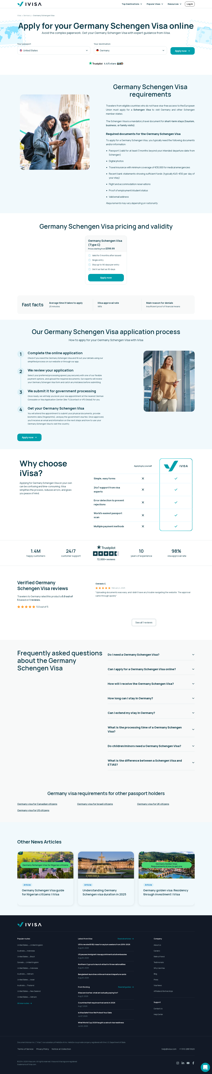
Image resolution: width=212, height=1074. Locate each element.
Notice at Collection (61, 1049)
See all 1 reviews (143, 622)
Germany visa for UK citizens (153, 804)
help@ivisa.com (169, 1049)
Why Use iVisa (159, 968)
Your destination (102, 44)
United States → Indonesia (27, 968)
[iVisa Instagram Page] (177, 1063)
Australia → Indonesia (26, 951)
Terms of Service (25, 1049)
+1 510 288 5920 (187, 1049)
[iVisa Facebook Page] (193, 1063)
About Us (157, 945)
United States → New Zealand (29, 991)
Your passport (24, 44)
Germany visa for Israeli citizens (95, 804)
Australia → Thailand (25, 985)
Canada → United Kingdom (28, 962)
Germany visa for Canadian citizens (37, 804)
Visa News (158, 985)
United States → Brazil (26, 956)
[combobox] (53, 50)
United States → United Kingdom (30, 945)
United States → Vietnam (27, 997)
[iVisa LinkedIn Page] (182, 1063)
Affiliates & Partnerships (163, 991)
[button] (132, 4)
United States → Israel (25, 979)
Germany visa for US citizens (33, 810)
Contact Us (158, 1008)
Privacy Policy (42, 1049)
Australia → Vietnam (25, 974)
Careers (157, 951)
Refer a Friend (159, 956)
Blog (155, 974)
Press (156, 979)
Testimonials (159, 962)
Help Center (158, 1014)
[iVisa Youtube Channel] (188, 1063)
